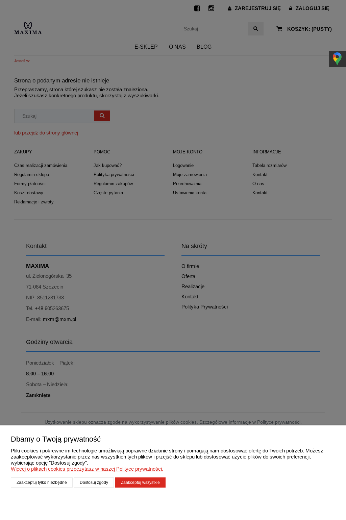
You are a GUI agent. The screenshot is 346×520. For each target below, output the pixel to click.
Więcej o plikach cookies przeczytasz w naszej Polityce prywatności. (87, 469)
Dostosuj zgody (94, 482)
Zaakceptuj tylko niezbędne (42, 482)
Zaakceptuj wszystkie (140, 482)
